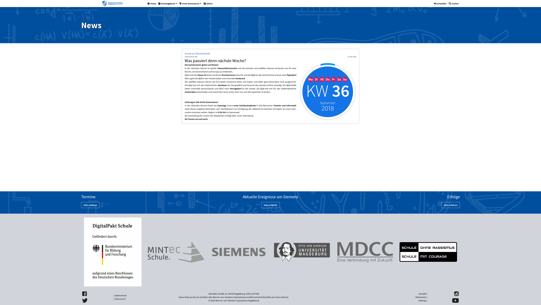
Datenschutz (121, 295)
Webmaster (420, 297)
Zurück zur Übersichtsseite (197, 53)
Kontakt (422, 293)
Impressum (120, 298)
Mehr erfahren (90, 205)
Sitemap (422, 300)
